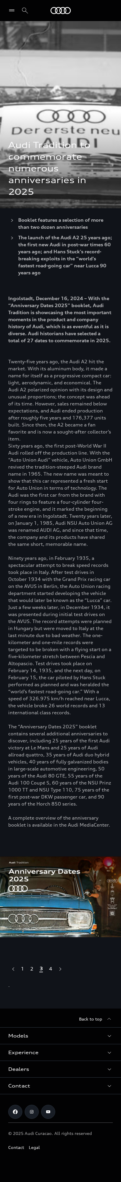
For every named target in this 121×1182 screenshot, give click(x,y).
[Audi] (61, 10)
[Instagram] (32, 1112)
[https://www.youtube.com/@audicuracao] (48, 1112)
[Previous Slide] (13, 968)
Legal (34, 1147)
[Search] (25, 11)
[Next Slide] (60, 968)
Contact (16, 1147)
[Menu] (13, 10)
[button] (60, 1035)
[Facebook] (15, 1112)
